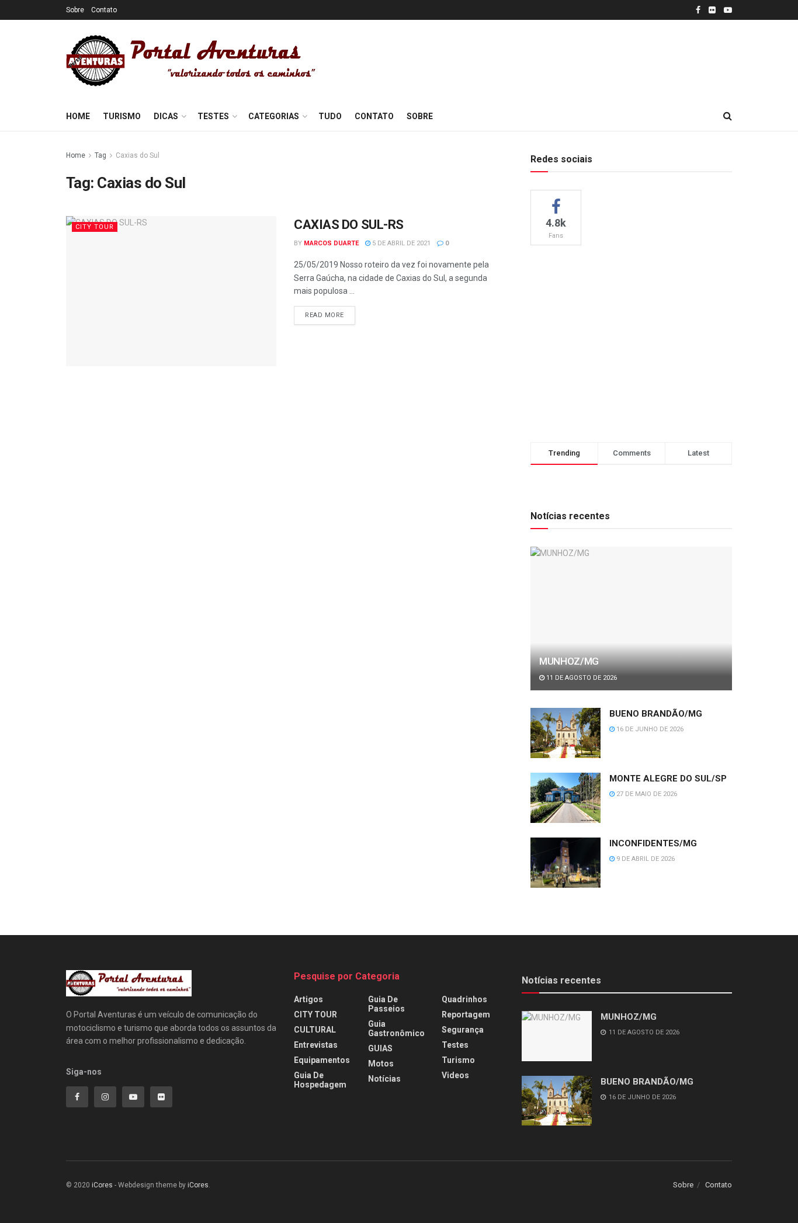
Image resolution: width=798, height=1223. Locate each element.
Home (78, 116)
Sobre (75, 10)
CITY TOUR (94, 227)
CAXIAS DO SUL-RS (349, 224)
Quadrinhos (464, 999)
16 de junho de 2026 (649, 729)
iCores (102, 1185)
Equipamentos (322, 1060)
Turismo (122, 116)
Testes (213, 116)
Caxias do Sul (137, 155)
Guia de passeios (386, 1004)
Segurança (463, 1029)
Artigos (308, 999)
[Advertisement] (546, 59)
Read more (324, 315)
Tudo (330, 116)
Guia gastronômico (396, 1028)
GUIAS (380, 1048)
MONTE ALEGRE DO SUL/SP (668, 778)
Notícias (384, 1078)
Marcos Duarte (331, 243)
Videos (455, 1075)
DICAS (166, 116)
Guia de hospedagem (320, 1080)
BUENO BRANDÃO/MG (655, 713)
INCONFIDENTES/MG (653, 843)
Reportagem (466, 1014)
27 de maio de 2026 (646, 794)
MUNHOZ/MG (569, 661)
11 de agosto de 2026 (580, 678)
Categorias (273, 116)
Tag (100, 155)
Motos (381, 1063)
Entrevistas (316, 1045)
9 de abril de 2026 (645, 859)
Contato (104, 10)
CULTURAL (315, 1029)
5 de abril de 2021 (400, 243)
